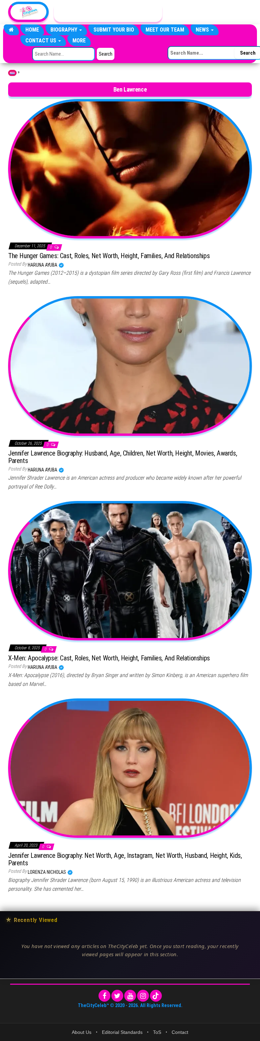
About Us (81, 1032)
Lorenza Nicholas (47, 872)
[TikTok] (156, 996)
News (203, 29)
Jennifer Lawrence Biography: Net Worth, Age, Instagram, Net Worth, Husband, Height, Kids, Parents (125, 859)
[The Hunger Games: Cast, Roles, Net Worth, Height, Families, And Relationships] (130, 168)
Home (32, 29)
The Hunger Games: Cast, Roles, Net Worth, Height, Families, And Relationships (109, 256)
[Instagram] (143, 996)
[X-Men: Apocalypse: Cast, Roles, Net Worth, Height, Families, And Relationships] (130, 570)
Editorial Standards (122, 1032)
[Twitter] (117, 996)
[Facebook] (104, 996)
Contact (180, 1032)
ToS (157, 1032)
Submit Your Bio (113, 29)
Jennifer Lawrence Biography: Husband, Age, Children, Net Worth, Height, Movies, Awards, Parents (122, 457)
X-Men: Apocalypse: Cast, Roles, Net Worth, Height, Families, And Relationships (109, 658)
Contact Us (41, 40)
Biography (64, 29)
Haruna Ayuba (43, 265)
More (79, 40)
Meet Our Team (165, 29)
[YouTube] (130, 996)
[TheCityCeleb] (11, 29)
